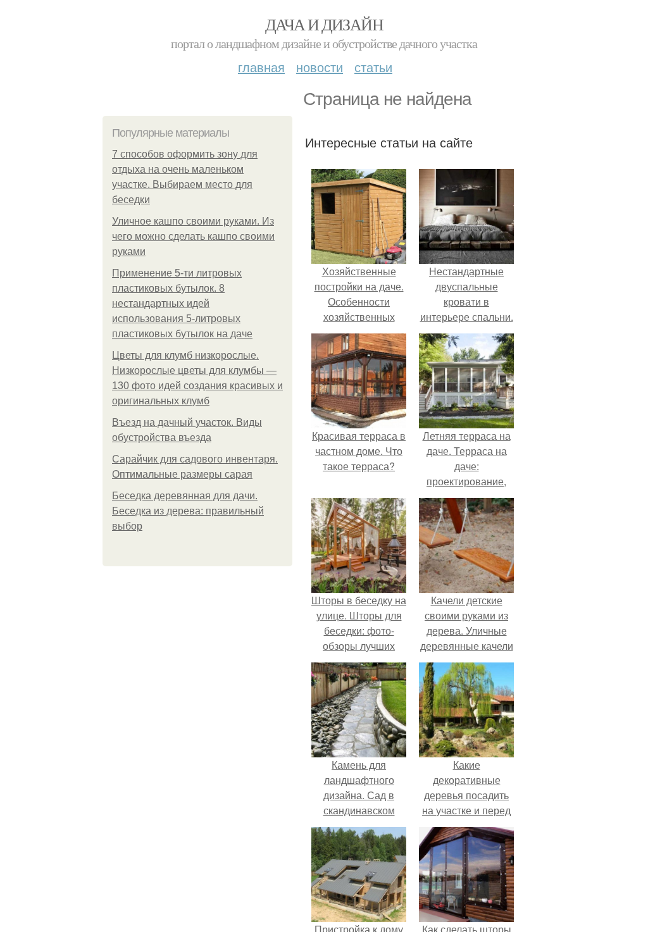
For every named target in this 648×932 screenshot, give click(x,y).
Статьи (373, 67)
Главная (261, 67)
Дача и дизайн (324, 24)
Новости (319, 67)
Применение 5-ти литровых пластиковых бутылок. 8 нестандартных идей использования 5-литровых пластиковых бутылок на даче (182, 303)
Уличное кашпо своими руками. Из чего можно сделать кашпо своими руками (193, 236)
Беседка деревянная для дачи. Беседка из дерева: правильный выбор (188, 510)
